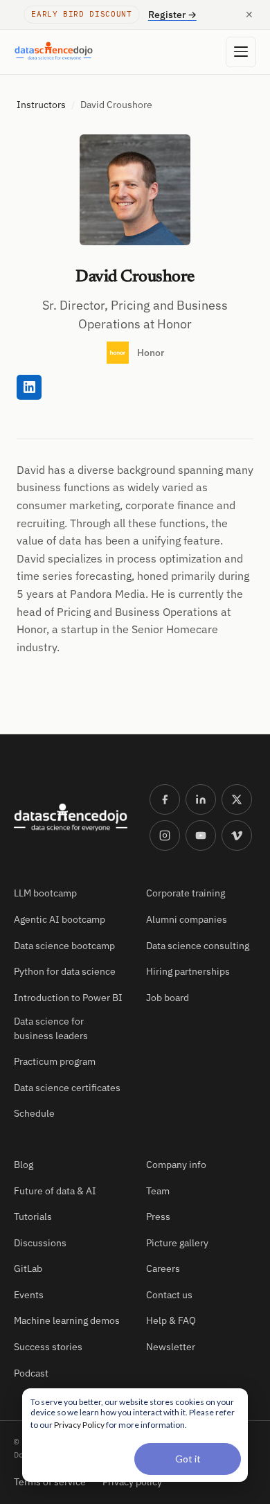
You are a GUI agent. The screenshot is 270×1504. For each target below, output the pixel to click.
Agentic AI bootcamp (59, 919)
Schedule (34, 1113)
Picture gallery (177, 1243)
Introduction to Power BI (68, 997)
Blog (23, 1164)
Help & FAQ (171, 1320)
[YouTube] (201, 835)
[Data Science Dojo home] (70, 817)
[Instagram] (165, 835)
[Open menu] (241, 52)
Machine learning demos (67, 1320)
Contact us (169, 1295)
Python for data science (65, 971)
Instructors (41, 104)
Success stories (48, 1347)
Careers (163, 1268)
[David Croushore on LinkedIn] (29, 387)
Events (29, 1295)
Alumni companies (186, 919)
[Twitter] (237, 799)
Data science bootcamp (64, 945)
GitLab (28, 1268)
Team (158, 1191)
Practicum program (55, 1061)
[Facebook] (165, 799)
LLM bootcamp (45, 893)
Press (158, 1216)
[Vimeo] (237, 835)
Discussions (40, 1243)
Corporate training (185, 893)
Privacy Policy (79, 1424)
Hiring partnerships (188, 971)
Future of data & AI (55, 1191)
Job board (167, 997)
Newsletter (170, 1347)
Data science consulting (197, 945)
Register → (172, 14)
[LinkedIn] (201, 799)
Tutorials (33, 1216)
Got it (188, 1459)
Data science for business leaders (51, 1028)
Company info (176, 1164)
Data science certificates (67, 1087)
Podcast (31, 1373)
